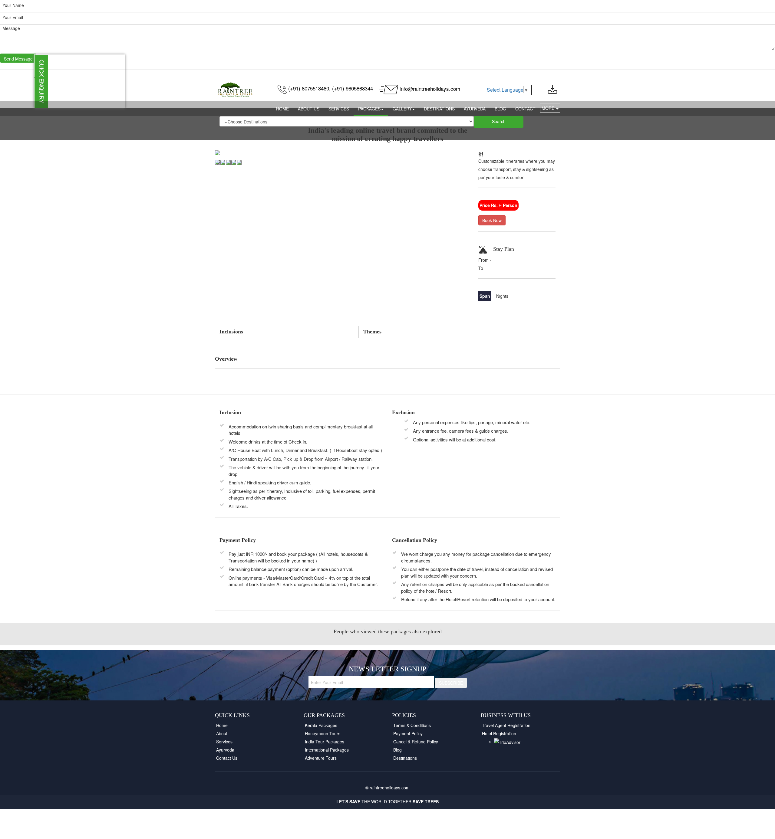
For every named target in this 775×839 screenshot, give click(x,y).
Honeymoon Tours (322, 733)
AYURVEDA (475, 109)
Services (224, 742)
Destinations (405, 758)
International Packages (327, 750)
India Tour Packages (324, 742)
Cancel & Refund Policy (415, 742)
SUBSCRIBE (451, 683)
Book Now (492, 220)
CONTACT (525, 109)
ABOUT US (308, 109)
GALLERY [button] (402, 109)
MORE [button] (549, 108)
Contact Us (226, 758)
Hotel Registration (499, 733)
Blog (397, 750)
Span (485, 296)
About (221, 733)
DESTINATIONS (439, 109)
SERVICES (338, 109)
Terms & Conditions (412, 725)
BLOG (500, 109)
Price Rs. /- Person (498, 205)
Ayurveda (225, 750)
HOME (282, 109)
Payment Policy (408, 733)
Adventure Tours (321, 758)
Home (222, 725)
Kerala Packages (321, 725)
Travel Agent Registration (506, 725)
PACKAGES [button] (369, 109)
